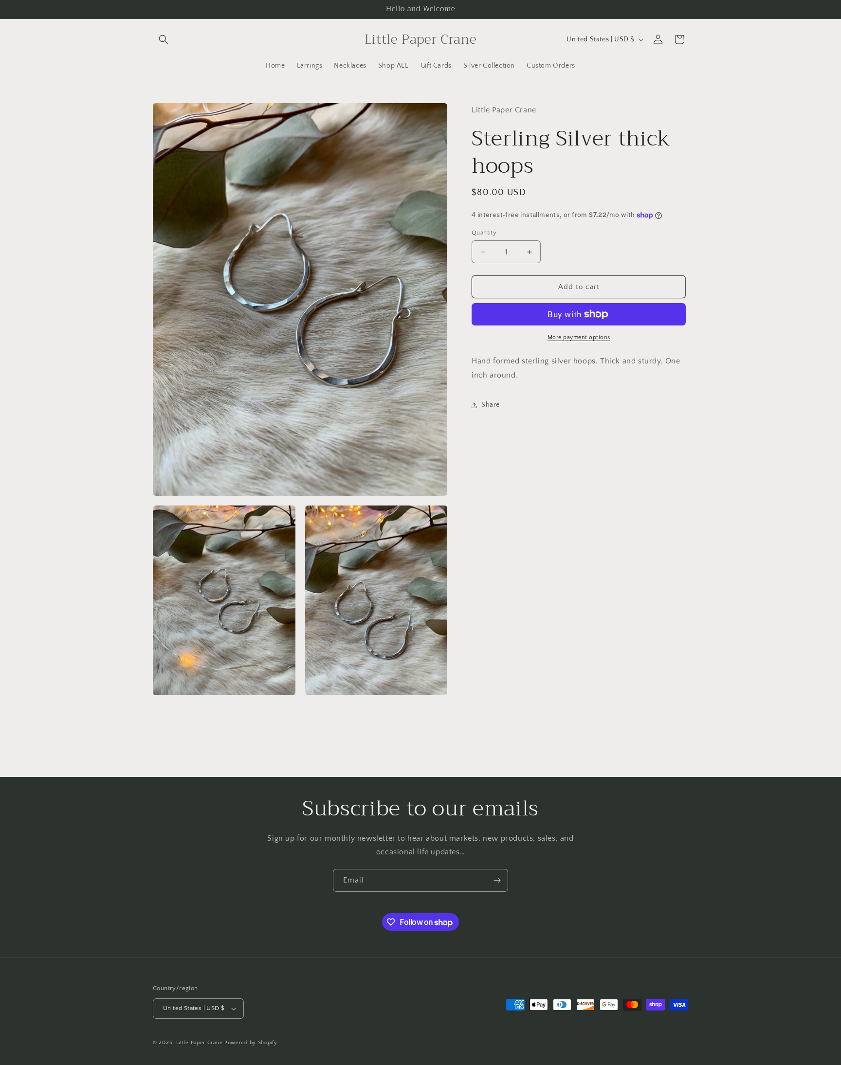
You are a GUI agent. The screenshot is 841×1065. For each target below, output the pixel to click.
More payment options (579, 337)
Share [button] (490, 405)
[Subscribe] (497, 880)
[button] (163, 39)
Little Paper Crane (200, 1043)
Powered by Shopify (250, 1043)
